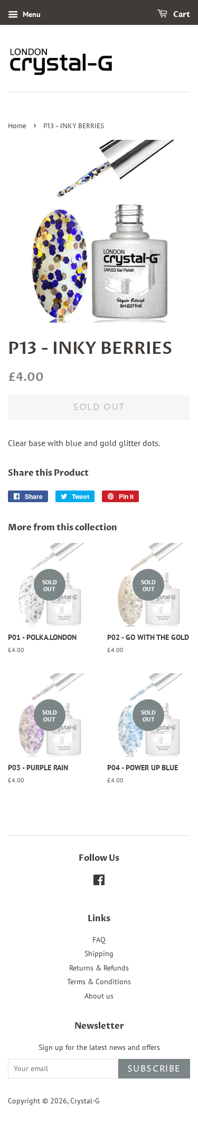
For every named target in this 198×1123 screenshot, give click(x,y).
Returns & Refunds (99, 968)
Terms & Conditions (99, 981)
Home (17, 126)
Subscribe (154, 1069)
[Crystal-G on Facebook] (99, 882)
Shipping (99, 953)
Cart (181, 15)
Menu (31, 14)
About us (99, 996)
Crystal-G (85, 1101)
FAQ (99, 939)
